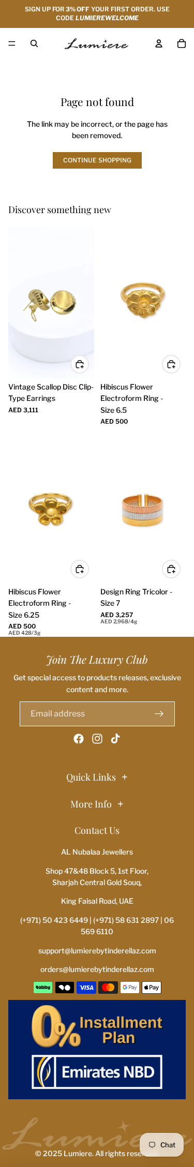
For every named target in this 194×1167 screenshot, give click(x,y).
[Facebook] (78, 738)
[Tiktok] (115, 738)
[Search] (34, 43)
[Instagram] (97, 738)
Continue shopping (97, 160)
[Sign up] (159, 714)
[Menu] (12, 43)
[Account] (158, 43)
